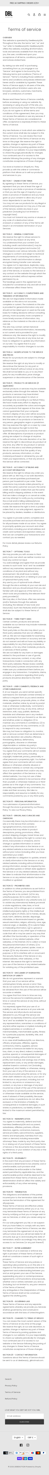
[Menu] (44, 14)
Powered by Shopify (33, 1467)
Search (8, 1379)
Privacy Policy (11, 1385)
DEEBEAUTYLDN (19, 1467)
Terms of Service (12, 1392)
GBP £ (30, 1437)
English (17, 1437)
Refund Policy (11, 1398)
